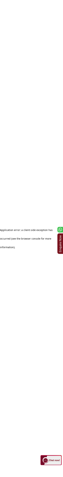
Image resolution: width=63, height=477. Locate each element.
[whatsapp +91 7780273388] (60, 230)
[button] (51, 460)
